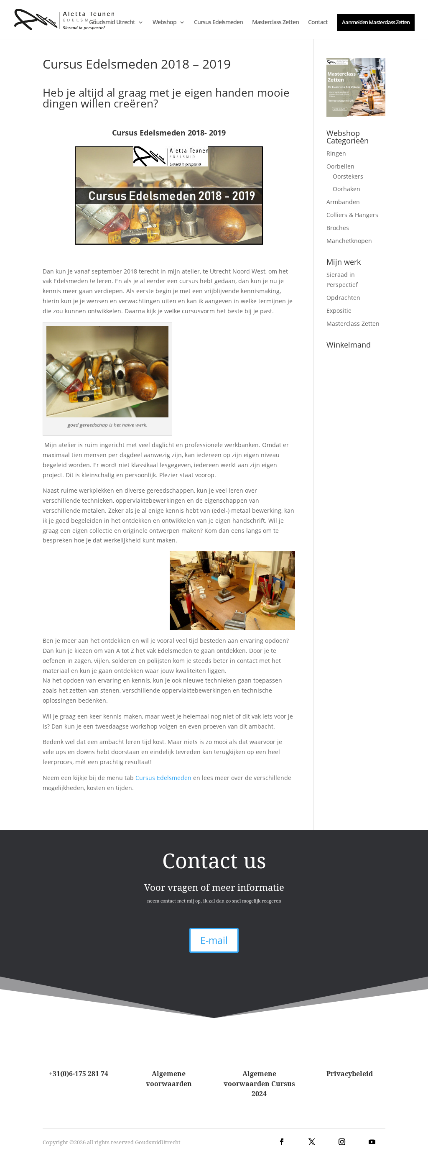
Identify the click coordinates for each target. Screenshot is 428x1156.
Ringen (336, 153)
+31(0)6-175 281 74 (78, 1073)
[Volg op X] (312, 1142)
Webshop (164, 22)
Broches (337, 228)
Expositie (339, 311)
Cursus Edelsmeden (218, 22)
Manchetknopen (349, 241)
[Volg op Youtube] (372, 1142)
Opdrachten (343, 298)
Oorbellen (340, 166)
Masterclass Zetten (275, 22)
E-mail (214, 940)
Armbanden (343, 202)
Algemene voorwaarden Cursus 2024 (259, 1083)
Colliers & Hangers (352, 215)
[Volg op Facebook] (282, 1142)
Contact (318, 22)
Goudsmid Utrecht (112, 22)
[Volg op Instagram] (342, 1142)
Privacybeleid (349, 1073)
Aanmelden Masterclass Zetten (376, 22)
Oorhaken (346, 189)
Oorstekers (348, 176)
